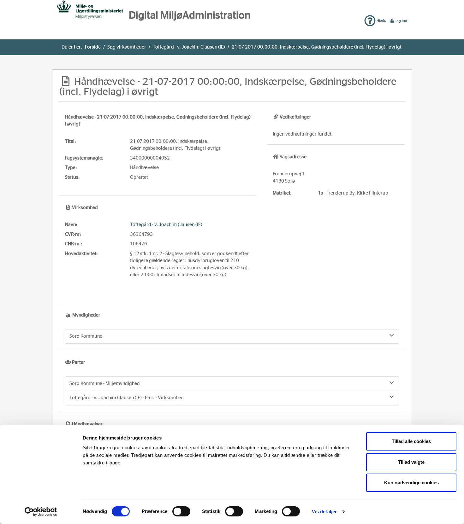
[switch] (181, 511)
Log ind (401, 21)
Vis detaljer (324, 511)
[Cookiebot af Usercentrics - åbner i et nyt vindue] (40, 511)
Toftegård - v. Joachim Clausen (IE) (189, 47)
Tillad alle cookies (411, 441)
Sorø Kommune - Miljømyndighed (104, 383)
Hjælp (381, 20)
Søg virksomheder (126, 47)
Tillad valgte (411, 462)
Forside (93, 47)
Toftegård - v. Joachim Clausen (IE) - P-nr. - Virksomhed (126, 397)
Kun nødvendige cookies (411, 482)
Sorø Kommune (85, 336)
